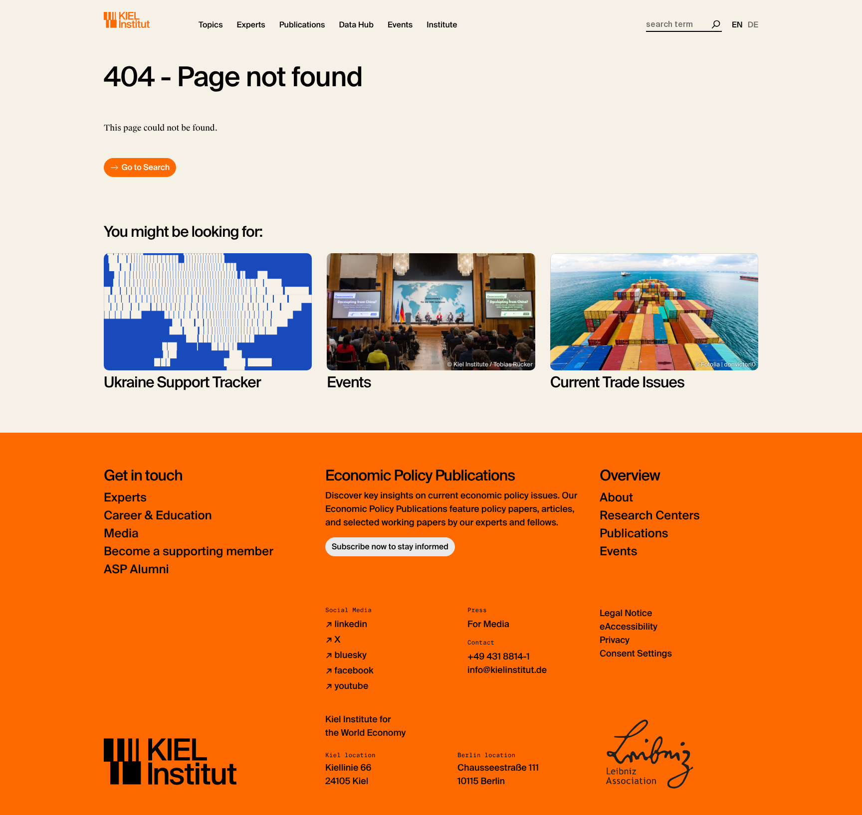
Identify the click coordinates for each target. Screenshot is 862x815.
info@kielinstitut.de (507, 670)
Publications (634, 533)
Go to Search (145, 167)
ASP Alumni (136, 569)
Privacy (615, 640)
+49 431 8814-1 (498, 656)
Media (121, 533)
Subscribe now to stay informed (390, 546)
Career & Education (158, 515)
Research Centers (650, 515)
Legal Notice (626, 613)
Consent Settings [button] (636, 653)
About (616, 497)
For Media (488, 624)
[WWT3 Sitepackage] (141, 20)
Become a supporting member (188, 551)
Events (618, 551)
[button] (211, 25)
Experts (125, 497)
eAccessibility (628, 627)
